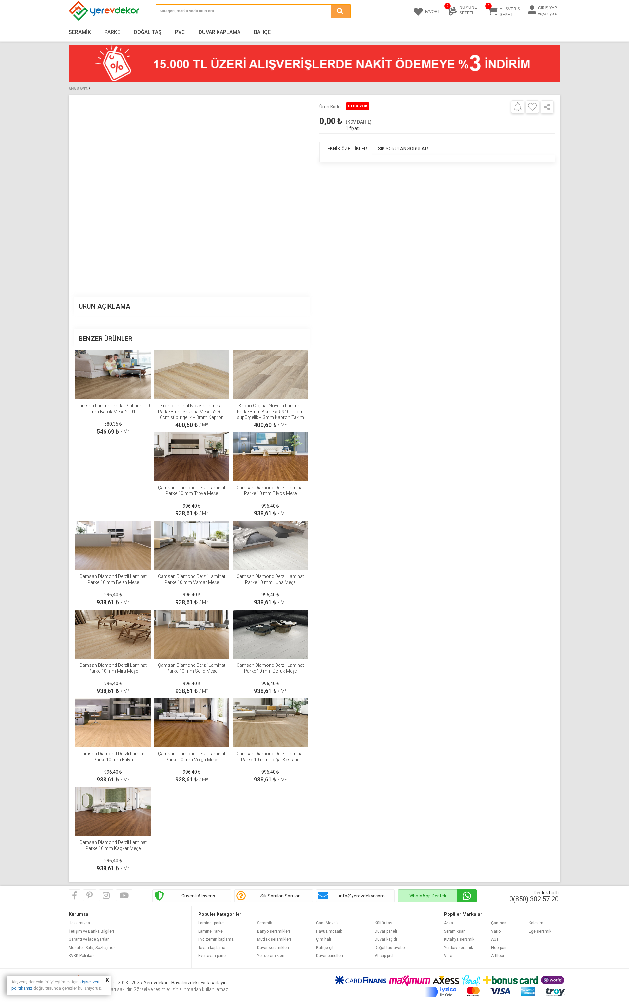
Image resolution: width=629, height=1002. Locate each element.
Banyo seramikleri (273, 931)
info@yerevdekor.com (362, 895)
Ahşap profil (385, 956)
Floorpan (498, 947)
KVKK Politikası (82, 956)
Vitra (448, 956)
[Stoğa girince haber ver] (517, 106)
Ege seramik (540, 931)
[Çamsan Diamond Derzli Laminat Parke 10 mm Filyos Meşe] (270, 456)
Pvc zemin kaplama (216, 939)
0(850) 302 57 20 (534, 899)
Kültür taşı (384, 923)
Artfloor (497, 956)
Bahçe (262, 32)
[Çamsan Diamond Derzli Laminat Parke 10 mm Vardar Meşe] (191, 545)
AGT (495, 939)
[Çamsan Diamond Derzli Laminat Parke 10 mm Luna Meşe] (270, 545)
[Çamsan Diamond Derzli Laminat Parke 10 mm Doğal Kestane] (270, 722)
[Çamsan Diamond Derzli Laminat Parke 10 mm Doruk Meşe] (270, 634)
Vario (496, 931)
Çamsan (498, 923)
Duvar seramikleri (273, 947)
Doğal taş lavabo (390, 947)
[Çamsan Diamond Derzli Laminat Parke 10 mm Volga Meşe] (191, 722)
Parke (112, 32)
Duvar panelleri (329, 956)
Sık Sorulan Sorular (280, 895)
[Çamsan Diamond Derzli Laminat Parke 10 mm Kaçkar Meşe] (113, 811)
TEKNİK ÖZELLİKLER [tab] (346, 148)
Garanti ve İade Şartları (89, 939)
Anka (448, 923)
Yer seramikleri (270, 956)
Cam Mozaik (327, 923)
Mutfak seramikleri (274, 939)
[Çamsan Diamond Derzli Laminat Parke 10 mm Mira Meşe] (113, 634)
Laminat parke (211, 923)
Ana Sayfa (78, 89)
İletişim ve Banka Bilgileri (91, 931)
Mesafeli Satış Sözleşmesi (93, 947)
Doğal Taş (148, 32)
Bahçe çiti (325, 947)
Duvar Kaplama (219, 32)
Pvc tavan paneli (213, 956)
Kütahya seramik (459, 939)
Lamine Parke (210, 931)
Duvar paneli (386, 931)
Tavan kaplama (211, 947)
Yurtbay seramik (458, 947)
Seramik (80, 32)
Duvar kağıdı (386, 939)
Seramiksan (455, 931)
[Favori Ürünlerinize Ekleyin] (532, 107)
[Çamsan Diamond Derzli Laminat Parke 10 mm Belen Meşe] (113, 545)
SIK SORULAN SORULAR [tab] (403, 148)
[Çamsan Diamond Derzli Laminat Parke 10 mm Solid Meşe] (191, 634)
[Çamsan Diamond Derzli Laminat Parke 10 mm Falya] (113, 722)
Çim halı (323, 939)
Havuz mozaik (329, 931)
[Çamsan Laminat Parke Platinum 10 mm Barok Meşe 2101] (113, 374)
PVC (180, 32)
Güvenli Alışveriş (198, 895)
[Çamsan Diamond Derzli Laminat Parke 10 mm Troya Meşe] (191, 456)
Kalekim (536, 923)
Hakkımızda (79, 923)
